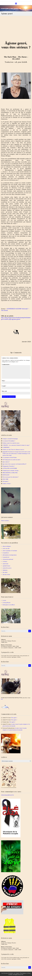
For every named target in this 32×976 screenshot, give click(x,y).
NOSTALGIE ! (6, 475)
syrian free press (7, 568)
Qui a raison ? (6, 462)
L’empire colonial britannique (10, 438)
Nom (3, 380)
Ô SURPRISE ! (6, 447)
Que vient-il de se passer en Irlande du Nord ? (14, 464)
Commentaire (6, 364)
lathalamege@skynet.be (7, 795)
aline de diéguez (7, 546)
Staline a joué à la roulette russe (11, 443)
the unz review (6, 574)
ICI (2, 699)
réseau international (8, 559)
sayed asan (5, 563)
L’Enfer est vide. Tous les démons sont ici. (13, 449)
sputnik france (6, 565)
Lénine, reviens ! (7, 483)
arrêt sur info (6, 548)
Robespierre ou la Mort (9, 604)
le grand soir (6, 557)
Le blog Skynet (6, 602)
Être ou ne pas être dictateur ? (11, 477)
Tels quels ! (6, 481)
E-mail (4, 386)
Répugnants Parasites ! (9, 466)
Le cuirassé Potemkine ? (9, 441)
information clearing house (10, 555)
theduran (5, 570)
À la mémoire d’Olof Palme (10, 457)
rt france (5, 561)
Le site (4, 600)
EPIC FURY (5, 479)
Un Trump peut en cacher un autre (11, 459)
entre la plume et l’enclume (10, 550)
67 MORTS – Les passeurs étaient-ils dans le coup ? (16, 445)
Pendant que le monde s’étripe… (11, 470)
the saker (5, 572)
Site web (4, 391)
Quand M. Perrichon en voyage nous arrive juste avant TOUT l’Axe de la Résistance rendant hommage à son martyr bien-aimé (16, 453)
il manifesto (6, 552)
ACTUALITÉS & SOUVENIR (10, 468)
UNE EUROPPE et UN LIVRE (10, 472)
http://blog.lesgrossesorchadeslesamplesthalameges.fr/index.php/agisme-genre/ (16, 318)
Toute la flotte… (5, 520)
